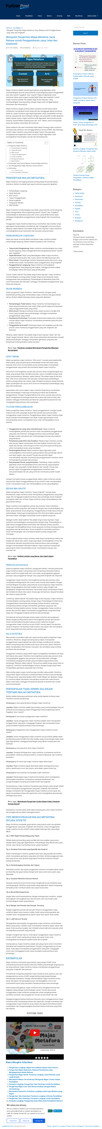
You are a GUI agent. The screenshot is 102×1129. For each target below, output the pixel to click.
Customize (13, 1121)
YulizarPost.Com (7, 1126)
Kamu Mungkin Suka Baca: (20, 172)
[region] (26, 1113)
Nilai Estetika (15, 161)
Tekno (40, 16)
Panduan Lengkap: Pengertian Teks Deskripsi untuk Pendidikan (34, 1084)
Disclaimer (80, 1126)
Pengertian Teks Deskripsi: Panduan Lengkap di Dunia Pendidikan (35, 1096)
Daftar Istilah (92, 16)
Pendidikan (29, 16)
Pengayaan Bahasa (18, 159)
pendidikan (26, 48)
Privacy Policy (71, 1126)
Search (85, 33)
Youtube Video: (18, 170)
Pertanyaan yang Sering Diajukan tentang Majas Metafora (28, 163)
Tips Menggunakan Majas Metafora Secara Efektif (25, 166)
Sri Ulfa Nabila (12, 48)
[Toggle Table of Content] (45, 143)
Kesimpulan (12, 168)
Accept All (38, 1121)
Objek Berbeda (16, 150)
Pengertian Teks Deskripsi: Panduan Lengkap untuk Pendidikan (34, 1098)
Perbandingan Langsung (19, 148)
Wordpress (79, 221)
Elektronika (79, 199)
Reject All (26, 1121)
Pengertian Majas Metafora (17, 146)
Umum (77, 215)
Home (18, 16)
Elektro (49, 16)
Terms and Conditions (92, 1126)
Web (68, 16)
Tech (76, 212)
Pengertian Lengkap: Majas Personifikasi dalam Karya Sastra (33, 1068)
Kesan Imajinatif (17, 156)
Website (78, 218)
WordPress (79, 16)
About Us (56, 1126)
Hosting (59, 16)
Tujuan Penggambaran (19, 154)
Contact (62, 1126)
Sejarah (77, 209)
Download (78, 196)
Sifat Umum (15, 152)
